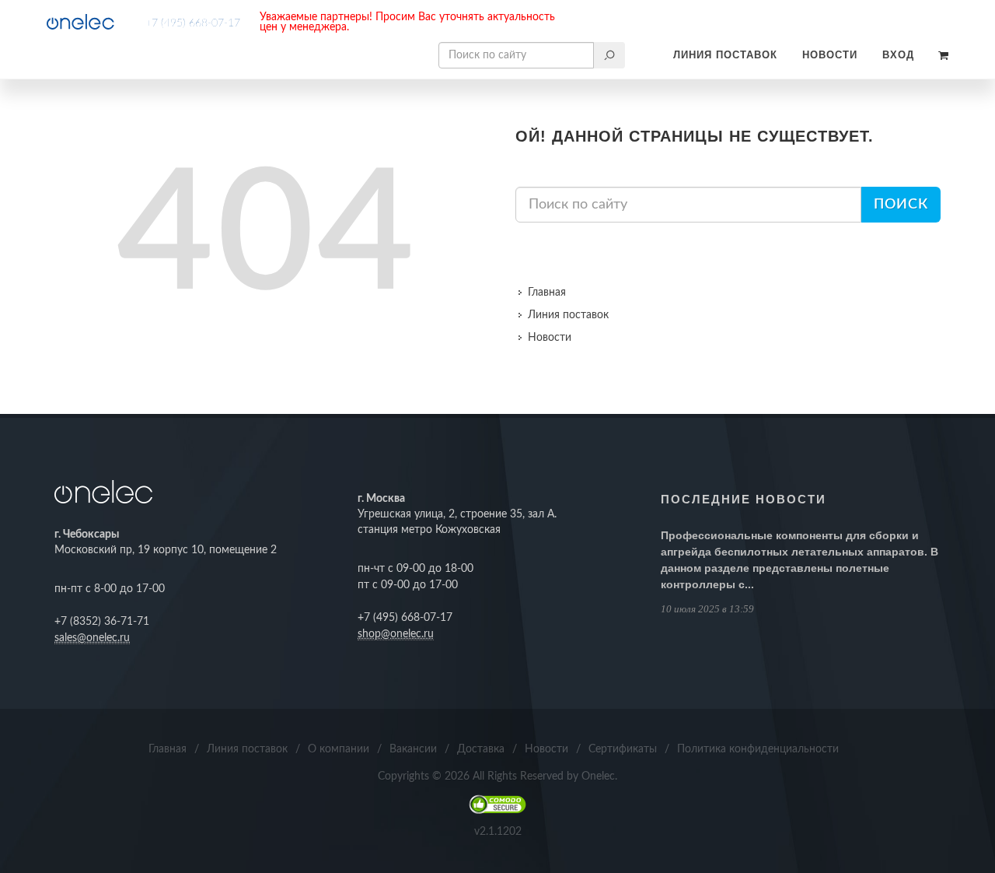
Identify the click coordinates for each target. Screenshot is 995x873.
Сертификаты (622, 749)
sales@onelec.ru (92, 638)
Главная (547, 292)
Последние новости (743, 499)
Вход (898, 55)
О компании (338, 749)
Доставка (480, 749)
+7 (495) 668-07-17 (192, 23)
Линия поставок (725, 55)
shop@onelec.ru (396, 634)
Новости (829, 55)
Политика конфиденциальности (758, 749)
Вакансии (413, 749)
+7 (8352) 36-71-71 (101, 621)
